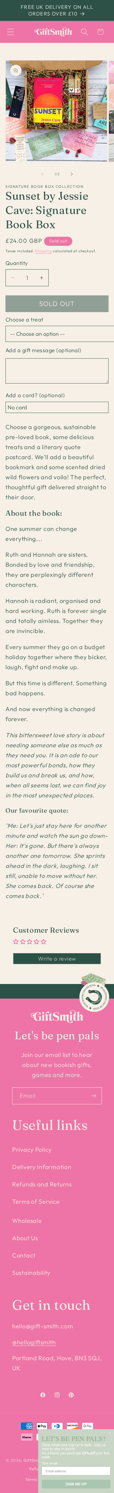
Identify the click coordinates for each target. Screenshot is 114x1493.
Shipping (43, 251)
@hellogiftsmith (34, 1342)
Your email (49, 1463)
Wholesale (27, 1220)
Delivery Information (41, 1167)
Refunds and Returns (42, 1184)
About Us (25, 1238)
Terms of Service (36, 1201)
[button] (11, 32)
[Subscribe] (93, 1095)
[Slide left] (42, 174)
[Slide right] (71, 174)
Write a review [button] (57, 958)
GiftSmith (33, 1460)
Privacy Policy (32, 1149)
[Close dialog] (110, 1433)
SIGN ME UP (76, 1484)
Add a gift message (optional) (43, 350)
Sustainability (31, 1272)
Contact (24, 1255)
